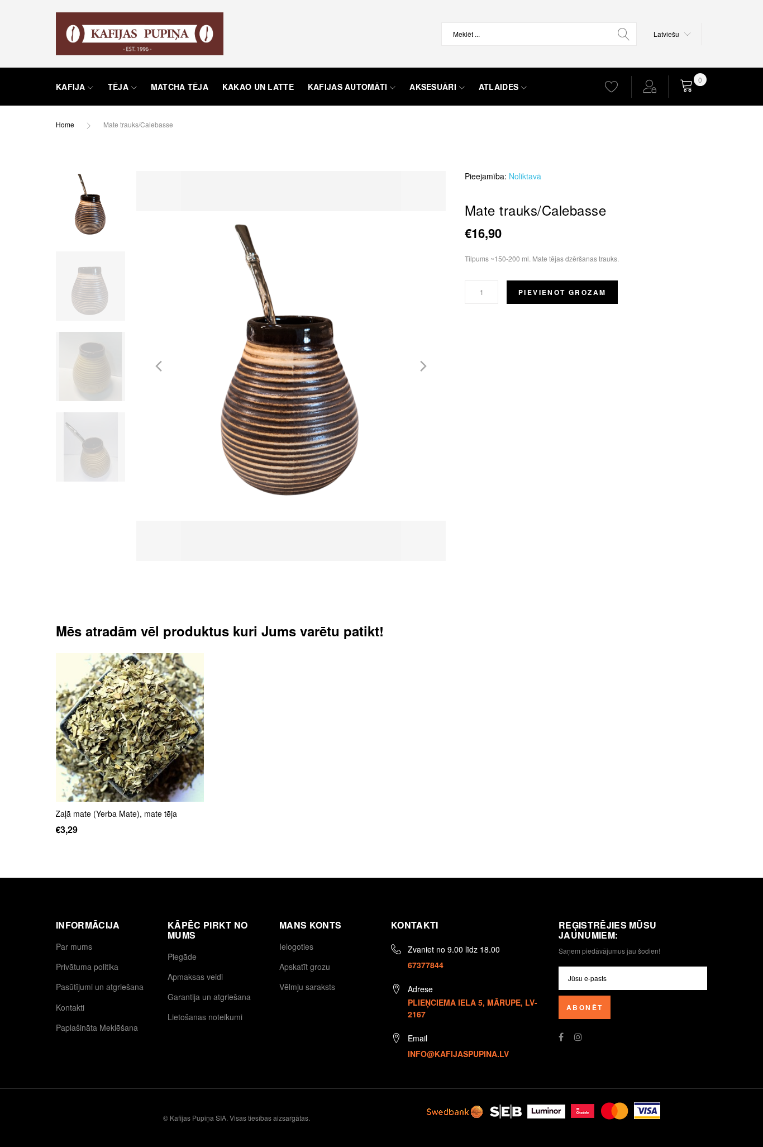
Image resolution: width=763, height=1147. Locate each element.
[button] (672, 34)
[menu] (320, 87)
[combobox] (539, 34)
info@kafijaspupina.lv (458, 1053)
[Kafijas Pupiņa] (139, 33)
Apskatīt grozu (304, 966)
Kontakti (70, 1007)
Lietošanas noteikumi (205, 1016)
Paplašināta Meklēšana (97, 1027)
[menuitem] (75, 87)
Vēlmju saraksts (307, 986)
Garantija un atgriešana (209, 996)
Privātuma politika (87, 966)
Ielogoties (296, 946)
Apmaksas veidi (195, 976)
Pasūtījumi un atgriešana (100, 986)
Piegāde (182, 956)
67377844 (426, 964)
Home (65, 124)
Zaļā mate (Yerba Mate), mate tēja (116, 813)
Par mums (74, 946)
